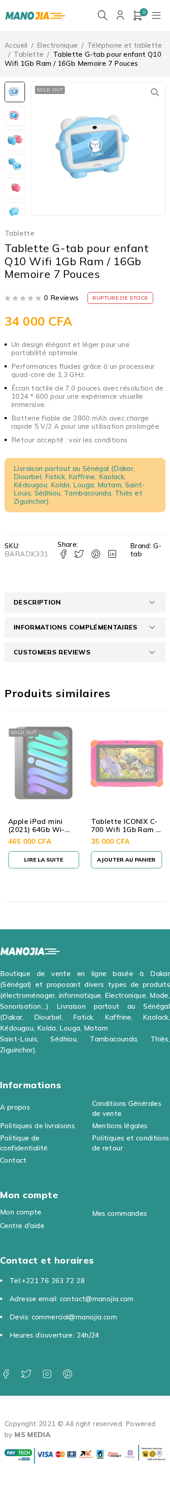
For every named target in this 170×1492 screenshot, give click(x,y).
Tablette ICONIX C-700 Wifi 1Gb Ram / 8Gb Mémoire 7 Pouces (125, 833)
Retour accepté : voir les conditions (69, 440)
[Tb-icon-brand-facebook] (5, 1374)
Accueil (16, 45)
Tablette (29, 54)
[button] (155, 92)
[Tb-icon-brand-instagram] (47, 1374)
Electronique (57, 45)
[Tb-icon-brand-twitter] (26, 1374)
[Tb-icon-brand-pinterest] (67, 1374)
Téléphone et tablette (124, 45)
